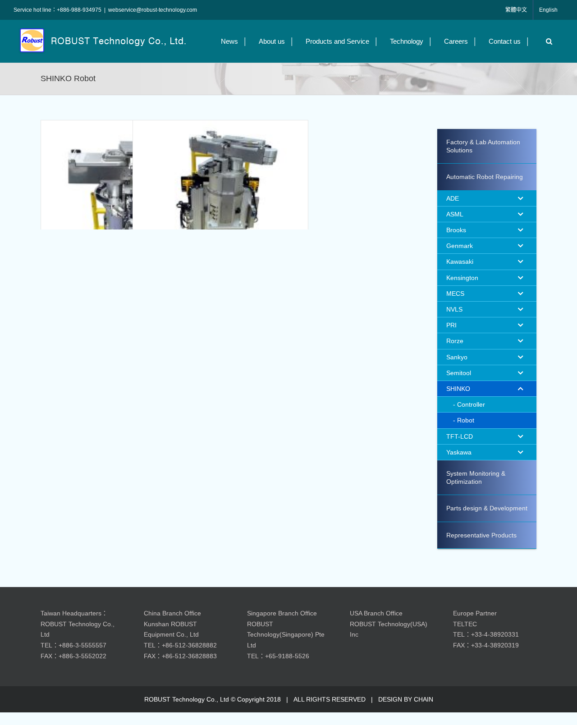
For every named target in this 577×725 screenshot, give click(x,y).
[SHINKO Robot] (128, 207)
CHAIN (423, 699)
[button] (546, 41)
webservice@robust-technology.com (152, 10)
